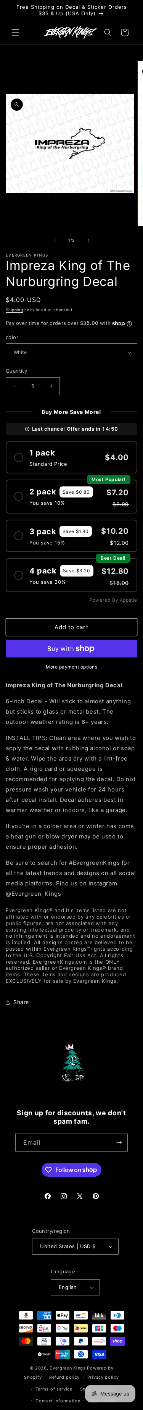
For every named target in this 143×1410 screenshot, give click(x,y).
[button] (15, 32)
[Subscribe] (119, 1143)
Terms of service (53, 1389)
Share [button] (21, 1002)
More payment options (71, 667)
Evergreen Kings (68, 1368)
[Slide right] (88, 240)
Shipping (14, 309)
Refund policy (64, 1377)
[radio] (71, 457)
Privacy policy (103, 1377)
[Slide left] (55, 240)
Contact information (57, 1401)
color (12, 337)
